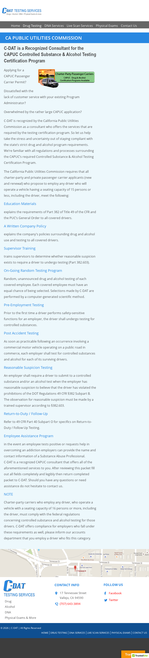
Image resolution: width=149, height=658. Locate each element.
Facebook (115, 593)
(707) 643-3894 (70, 604)
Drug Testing (32, 26)
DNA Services (54, 26)
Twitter (113, 600)
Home (15, 26)
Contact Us (129, 26)
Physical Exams (107, 26)
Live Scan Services (80, 26)
